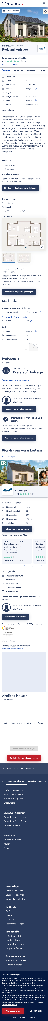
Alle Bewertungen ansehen (34, 566)
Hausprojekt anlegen (15, 944)
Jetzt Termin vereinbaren (15, 616)
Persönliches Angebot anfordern (19, 409)
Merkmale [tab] (31, 70)
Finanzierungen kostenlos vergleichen (16, 380)
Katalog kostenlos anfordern (17, 529)
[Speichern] (45, 11)
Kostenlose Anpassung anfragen (19, 291)
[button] (44, 3)
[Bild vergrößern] (42, 247)
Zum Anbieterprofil (9, 456)
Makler (7, 844)
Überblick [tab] (6, 70)
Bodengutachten (11, 835)
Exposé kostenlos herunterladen (22, 187)
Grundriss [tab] (18, 70)
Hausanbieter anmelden (16, 960)
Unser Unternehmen (14, 890)
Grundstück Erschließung (15, 821)
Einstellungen (35, 1011)
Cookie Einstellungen (15, 923)
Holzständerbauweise (13, 794)
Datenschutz (11, 915)
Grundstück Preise (12, 825)
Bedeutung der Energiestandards (14, 317)
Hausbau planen (13, 940)
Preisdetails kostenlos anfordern (24, 758)
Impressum (11, 919)
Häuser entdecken (13, 936)
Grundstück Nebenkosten (15, 817)
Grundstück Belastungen (14, 813)
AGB (8, 911)
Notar (6, 848)
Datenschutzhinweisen (9, 1005)
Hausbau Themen (16, 781)
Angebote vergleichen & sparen (19, 437)
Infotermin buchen (14, 964)
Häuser (9, 768)
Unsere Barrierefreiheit (16, 899)
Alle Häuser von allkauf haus (12, 648)
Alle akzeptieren (13, 1010)
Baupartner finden (14, 948)
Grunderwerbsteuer (12, 839)
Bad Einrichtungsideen (13, 798)
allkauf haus (18, 768)
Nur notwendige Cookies (24, 1017)
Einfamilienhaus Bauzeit (14, 790)
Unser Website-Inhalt (15, 895)
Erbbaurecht (9, 803)
